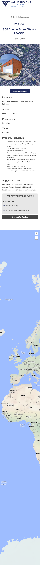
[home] (16, 4)
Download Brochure (20, 91)
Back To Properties (21, 17)
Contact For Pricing (20, 217)
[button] (35, 4)
